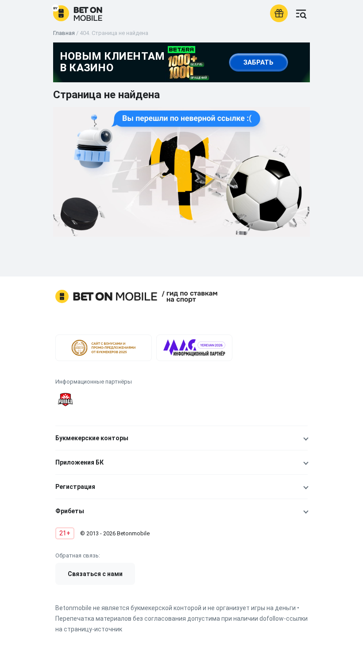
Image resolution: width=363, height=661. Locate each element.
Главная (64, 33)
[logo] (77, 13)
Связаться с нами (95, 573)
